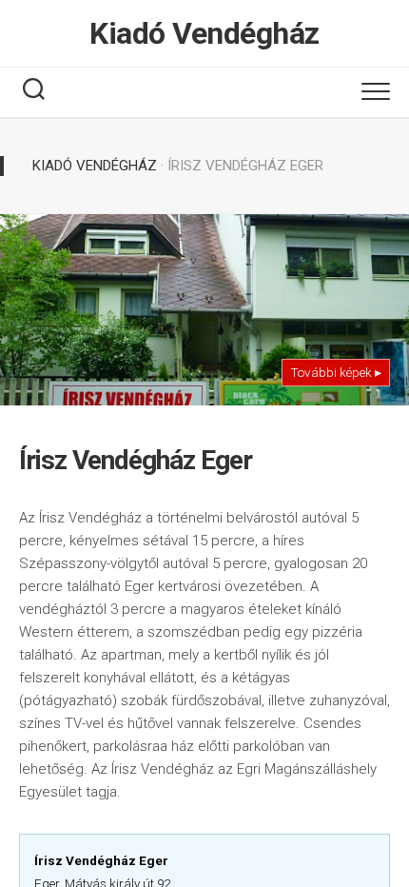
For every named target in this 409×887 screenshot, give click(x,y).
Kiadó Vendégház (204, 33)
